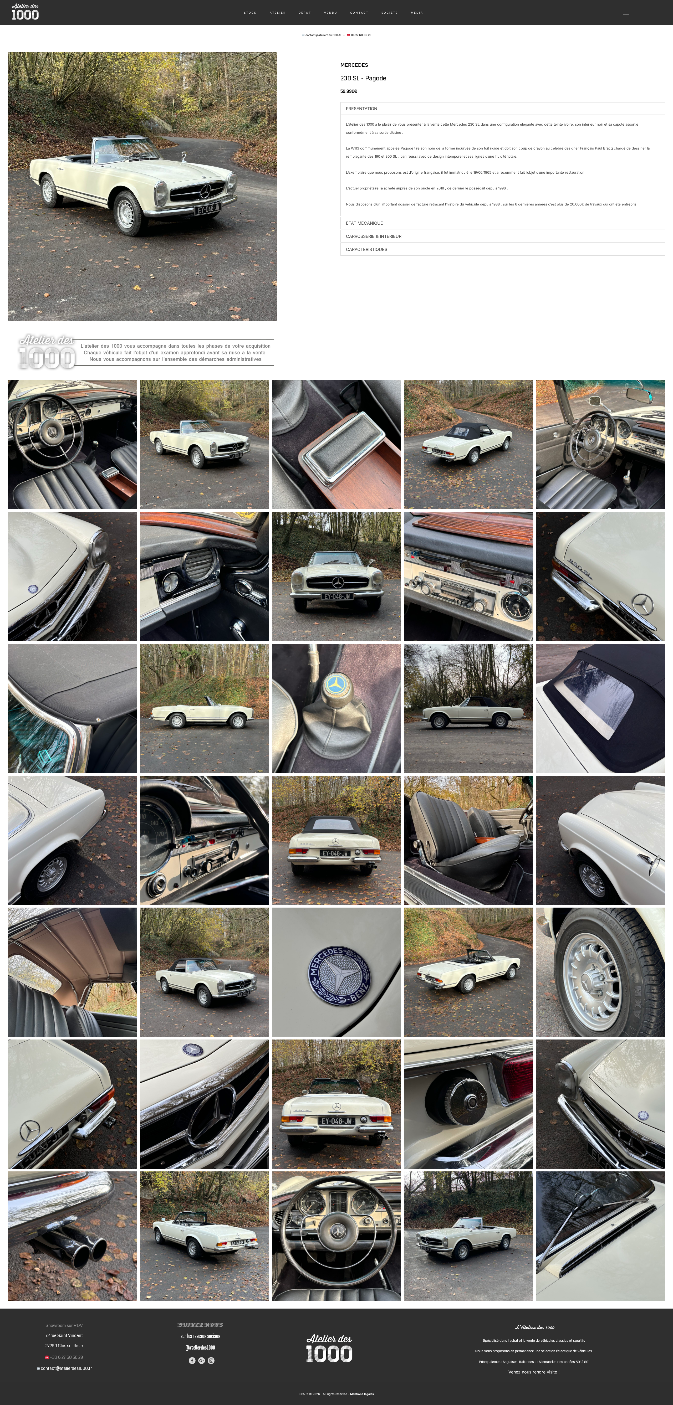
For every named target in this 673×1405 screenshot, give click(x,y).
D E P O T (304, 12)
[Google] (201, 1360)
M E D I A (416, 12)
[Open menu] (626, 12)
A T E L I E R (277, 12)
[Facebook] (192, 1360)
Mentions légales (361, 1394)
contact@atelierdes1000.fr (323, 35)
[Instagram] (211, 1360)
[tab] (503, 108)
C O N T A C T (359, 12)
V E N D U (330, 12)
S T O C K (250, 12)
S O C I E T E (389, 12)
